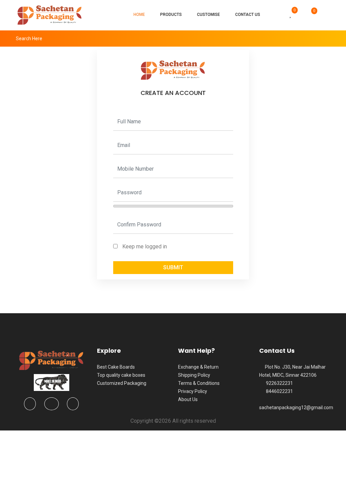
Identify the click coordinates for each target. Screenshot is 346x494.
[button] (278, 15)
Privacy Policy (192, 391)
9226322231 (278, 383)
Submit (173, 267)
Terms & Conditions (199, 383)
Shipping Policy (194, 375)
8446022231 (278, 391)
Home (139, 14)
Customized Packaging (121, 383)
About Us (188, 399)
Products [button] (171, 14)
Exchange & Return (198, 367)
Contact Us (247, 14)
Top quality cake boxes (121, 375)
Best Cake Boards (116, 367)
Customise (208, 14)
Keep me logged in (144, 246)
